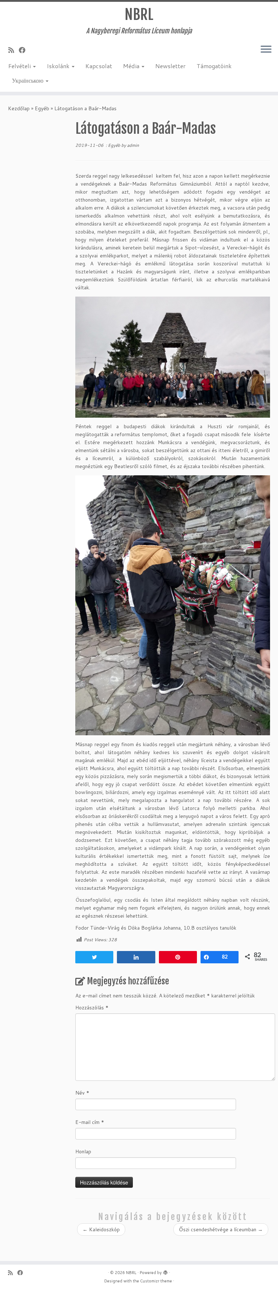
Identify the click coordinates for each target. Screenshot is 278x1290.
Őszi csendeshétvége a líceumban (221, 1229)
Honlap (83, 1151)
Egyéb (42, 108)
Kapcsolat (98, 66)
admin (133, 145)
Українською (28, 80)
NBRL (139, 14)
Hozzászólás (92, 1007)
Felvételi (20, 66)
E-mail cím (89, 1122)
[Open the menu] (266, 49)
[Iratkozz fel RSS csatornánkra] (13, 50)
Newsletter (170, 66)
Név (82, 1092)
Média (132, 66)
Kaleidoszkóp (101, 1229)
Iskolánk (59, 66)
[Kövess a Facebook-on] (24, 50)
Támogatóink (214, 66)
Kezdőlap (19, 108)
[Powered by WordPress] (165, 1271)
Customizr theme (156, 1281)
